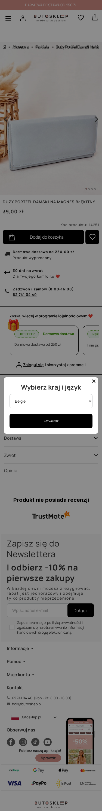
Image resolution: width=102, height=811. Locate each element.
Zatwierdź (51, 421)
